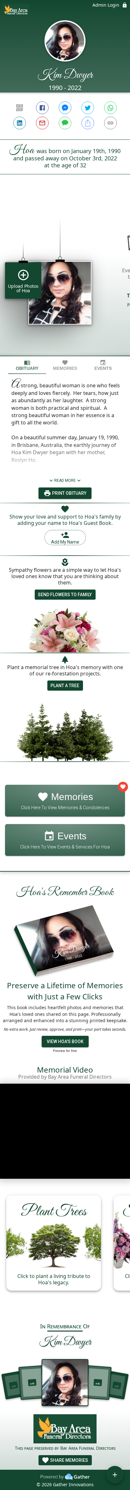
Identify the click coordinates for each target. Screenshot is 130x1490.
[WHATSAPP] (110, 107)
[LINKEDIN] (19, 123)
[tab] (27, 365)
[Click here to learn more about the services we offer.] (65, 1429)
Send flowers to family (65, 594)
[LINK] (110, 123)
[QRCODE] (19, 107)
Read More (65, 480)
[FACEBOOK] (42, 107)
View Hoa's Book (65, 1041)
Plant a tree (64, 685)
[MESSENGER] (65, 107)
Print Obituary (68, 493)
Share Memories (68, 1460)
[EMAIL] (42, 123)
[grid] (65, 276)
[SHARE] (87, 123)
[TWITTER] (87, 107)
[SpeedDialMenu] (115, 1475)
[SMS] (65, 123)
